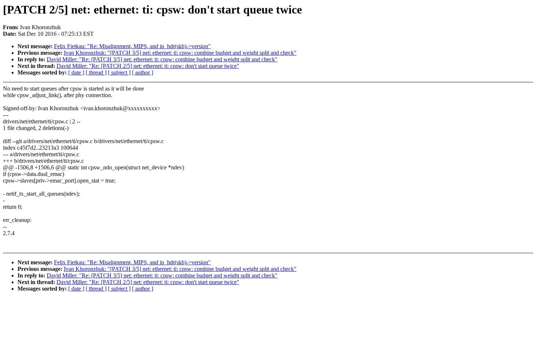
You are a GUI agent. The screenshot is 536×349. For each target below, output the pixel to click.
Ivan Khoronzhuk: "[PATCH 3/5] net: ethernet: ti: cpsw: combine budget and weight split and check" (180, 53)
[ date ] (76, 72)
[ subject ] (119, 72)
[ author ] (142, 72)
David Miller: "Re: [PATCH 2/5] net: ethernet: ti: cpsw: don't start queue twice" (148, 66)
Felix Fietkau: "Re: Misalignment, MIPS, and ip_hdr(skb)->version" (132, 46)
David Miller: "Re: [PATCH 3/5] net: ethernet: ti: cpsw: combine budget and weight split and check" (162, 59)
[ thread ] (96, 72)
